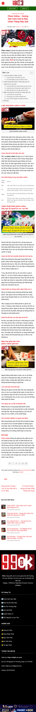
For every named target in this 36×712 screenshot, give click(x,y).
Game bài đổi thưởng (18, 13)
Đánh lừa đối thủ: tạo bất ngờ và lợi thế (17, 90)
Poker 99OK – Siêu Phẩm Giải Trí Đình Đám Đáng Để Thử (19, 506)
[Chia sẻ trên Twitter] (16, 463)
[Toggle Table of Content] (31, 72)
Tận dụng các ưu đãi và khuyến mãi (16, 96)
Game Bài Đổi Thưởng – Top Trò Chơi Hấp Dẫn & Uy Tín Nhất (9, 488)
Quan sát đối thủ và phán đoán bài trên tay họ (19, 86)
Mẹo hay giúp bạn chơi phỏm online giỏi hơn (17, 92)
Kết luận (6, 101)
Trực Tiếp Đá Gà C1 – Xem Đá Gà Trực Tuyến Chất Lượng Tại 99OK (19, 522)
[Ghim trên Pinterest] (23, 463)
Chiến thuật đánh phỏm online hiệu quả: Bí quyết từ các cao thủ (16, 83)
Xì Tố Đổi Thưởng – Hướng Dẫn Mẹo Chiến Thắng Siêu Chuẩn (27, 488)
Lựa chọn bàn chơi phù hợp (14, 94)
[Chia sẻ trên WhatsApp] (9, 463)
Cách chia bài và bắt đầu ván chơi (16, 77)
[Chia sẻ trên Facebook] (12, 463)
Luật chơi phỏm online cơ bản (13, 75)
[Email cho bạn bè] (19, 463)
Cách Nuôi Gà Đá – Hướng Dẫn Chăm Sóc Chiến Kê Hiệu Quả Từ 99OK (20, 514)
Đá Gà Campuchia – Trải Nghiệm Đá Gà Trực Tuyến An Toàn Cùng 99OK (19, 529)
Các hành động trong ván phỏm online (17, 79)
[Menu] (3, 3)
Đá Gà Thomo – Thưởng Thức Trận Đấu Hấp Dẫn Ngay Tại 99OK (19, 537)
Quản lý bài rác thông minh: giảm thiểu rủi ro (19, 88)
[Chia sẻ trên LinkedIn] (26, 463)
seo (28, 26)
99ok (4, 576)
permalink (20, 472)
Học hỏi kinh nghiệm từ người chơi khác (17, 98)
